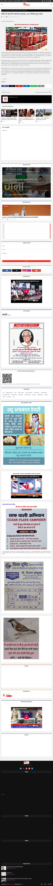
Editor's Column (21, 392)
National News (7, 10)
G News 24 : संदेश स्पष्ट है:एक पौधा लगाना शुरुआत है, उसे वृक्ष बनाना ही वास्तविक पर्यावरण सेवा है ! (20, 179)
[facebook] (43, 1)
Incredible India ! (44, 392)
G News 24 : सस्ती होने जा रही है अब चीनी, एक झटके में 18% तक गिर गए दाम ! (17, 187)
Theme (22, 884)
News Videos (20, 394)
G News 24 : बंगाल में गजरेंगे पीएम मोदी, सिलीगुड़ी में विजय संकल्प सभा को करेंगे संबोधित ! (20, 217)
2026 (27, 224)
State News (9, 396)
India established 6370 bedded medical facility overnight (19, 878)
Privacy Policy (24, 1)
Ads (3, 392)
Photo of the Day (28, 394)
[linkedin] (48, 1)
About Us (5, 1)
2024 (27, 228)
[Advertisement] (26, 678)
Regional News (40, 394)
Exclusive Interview (29, 392)
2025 (27, 226)
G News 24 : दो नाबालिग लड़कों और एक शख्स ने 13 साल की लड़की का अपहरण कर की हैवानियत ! (26, 120)
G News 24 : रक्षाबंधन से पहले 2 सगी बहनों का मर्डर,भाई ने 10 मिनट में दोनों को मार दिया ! (9, 119)
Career (15, 392)
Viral (13, 396)
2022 (27, 231)
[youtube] (50, 1)
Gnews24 (4, 16)
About (45, 884)
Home (2, 1)
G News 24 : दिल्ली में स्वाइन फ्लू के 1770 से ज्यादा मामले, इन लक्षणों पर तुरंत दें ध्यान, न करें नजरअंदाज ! (22, 171)
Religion (46, 394)
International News (6, 394)
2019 (27, 237)
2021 (27, 233)
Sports (4, 396)
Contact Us (10, 1)
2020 (27, 235)
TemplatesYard (11, 884)
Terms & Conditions (17, 1)
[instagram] (46, 1)
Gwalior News (36, 392)
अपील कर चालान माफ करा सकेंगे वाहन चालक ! (15, 866)
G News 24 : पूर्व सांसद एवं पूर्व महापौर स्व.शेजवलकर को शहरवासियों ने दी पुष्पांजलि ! (18, 194)
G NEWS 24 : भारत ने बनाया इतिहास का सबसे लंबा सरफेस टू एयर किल (43, 119)
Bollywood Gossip (9, 392)
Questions (34, 394)
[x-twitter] (45, 1)
